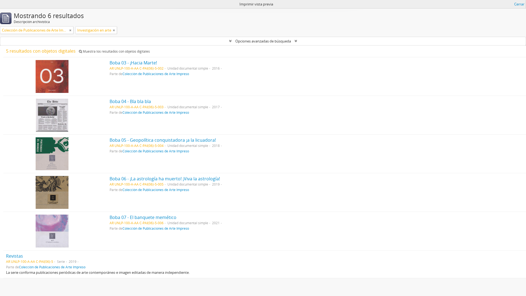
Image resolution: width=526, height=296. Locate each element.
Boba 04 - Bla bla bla (130, 101)
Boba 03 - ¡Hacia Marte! (133, 63)
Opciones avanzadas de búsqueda (263, 41)
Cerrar (519, 4)
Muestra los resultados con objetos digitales (116, 51)
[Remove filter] (70, 30)
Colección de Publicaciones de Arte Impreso (155, 74)
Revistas (14, 256)
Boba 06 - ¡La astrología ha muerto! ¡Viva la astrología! (165, 179)
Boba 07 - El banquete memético (143, 217)
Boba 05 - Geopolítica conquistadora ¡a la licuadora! (163, 140)
